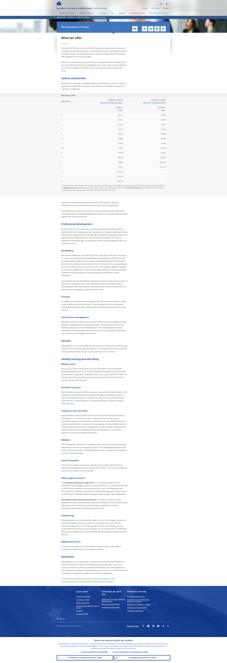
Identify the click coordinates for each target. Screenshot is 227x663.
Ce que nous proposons (83, 17)
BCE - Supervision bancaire (157, 13)
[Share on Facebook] (150, 28)
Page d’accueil (61, 17)
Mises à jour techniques (110, 604)
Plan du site (61, 618)
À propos (144, 8)
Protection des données (136, 597)
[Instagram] (153, 626)
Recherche (122, 13)
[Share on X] (144, 28)
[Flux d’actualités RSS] (168, 626)
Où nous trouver (82, 614)
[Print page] (135, 28)
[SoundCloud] (163, 626)
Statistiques (102, 13)
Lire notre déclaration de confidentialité (94, 652)
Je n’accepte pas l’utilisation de (142, 657)
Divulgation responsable (111, 607)
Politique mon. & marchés (67, 13)
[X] (143, 626)
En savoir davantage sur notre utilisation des (130, 652)
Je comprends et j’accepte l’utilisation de (85, 657)
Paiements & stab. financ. (87, 13)
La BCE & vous (155, 8)
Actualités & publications (137, 13)
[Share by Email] (163, 28)
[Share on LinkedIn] (157, 28)
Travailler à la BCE (83, 600)
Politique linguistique (135, 611)
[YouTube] (158, 626)
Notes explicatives (83, 603)
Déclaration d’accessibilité (137, 608)
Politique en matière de (139, 604)
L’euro (112, 13)
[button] (164, 3)
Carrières (165, 8)
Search (160, 3)
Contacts (79, 611)
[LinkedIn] (148, 626)
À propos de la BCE (83, 597)
